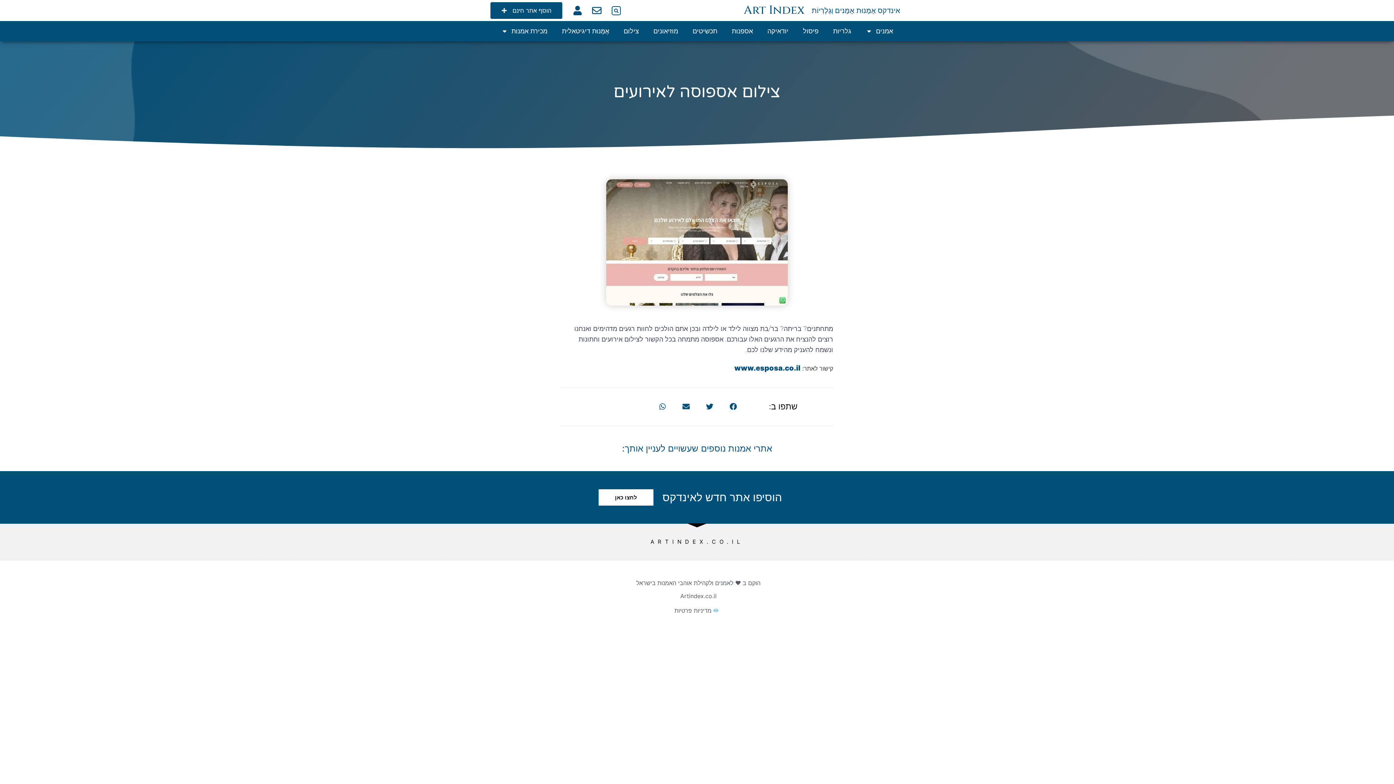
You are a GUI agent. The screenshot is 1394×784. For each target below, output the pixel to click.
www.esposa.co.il (767, 368)
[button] (616, 10)
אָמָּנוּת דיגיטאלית (585, 31)
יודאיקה (777, 31)
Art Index (774, 10)
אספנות (742, 31)
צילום (631, 31)
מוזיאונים (665, 31)
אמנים (884, 31)
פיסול (811, 31)
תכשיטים (705, 31)
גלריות (842, 31)
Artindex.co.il (698, 596)
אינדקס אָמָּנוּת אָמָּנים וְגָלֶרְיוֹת (856, 10)
